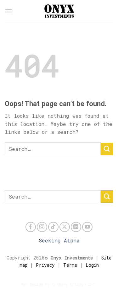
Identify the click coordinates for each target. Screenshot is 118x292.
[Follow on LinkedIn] (76, 227)
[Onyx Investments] (59, 11)
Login (92, 265)
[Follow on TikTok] (53, 227)
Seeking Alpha (59, 240)
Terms (70, 265)
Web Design (32, 284)
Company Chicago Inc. (74, 284)
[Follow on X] (64, 227)
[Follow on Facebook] (30, 227)
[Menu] (8, 11)
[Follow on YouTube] (87, 227)
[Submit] (107, 149)
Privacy (45, 265)
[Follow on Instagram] (42, 227)
